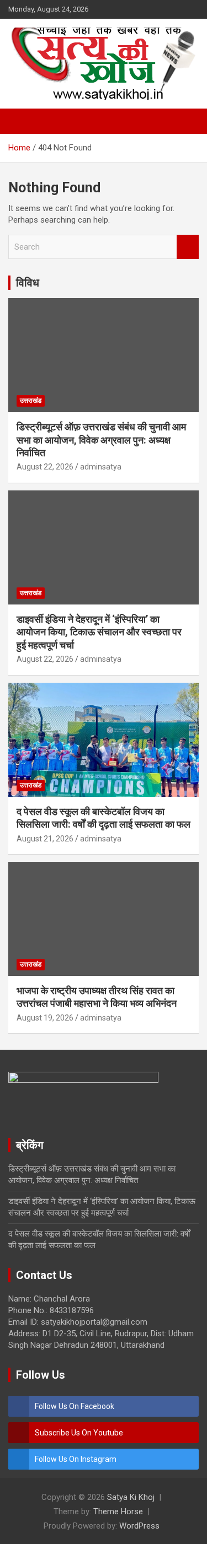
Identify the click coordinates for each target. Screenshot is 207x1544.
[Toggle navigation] (22, 121)
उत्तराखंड (30, 400)
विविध (27, 282)
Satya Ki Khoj (131, 1497)
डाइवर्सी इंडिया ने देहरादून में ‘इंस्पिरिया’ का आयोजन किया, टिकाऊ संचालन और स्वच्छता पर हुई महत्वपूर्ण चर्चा (99, 632)
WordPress (139, 1526)
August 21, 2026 (45, 838)
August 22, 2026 (45, 466)
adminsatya (100, 466)
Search (188, 247)
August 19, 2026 (45, 1017)
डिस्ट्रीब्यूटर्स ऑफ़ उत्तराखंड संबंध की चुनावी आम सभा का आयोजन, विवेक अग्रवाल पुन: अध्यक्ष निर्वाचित (101, 439)
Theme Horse (118, 1511)
